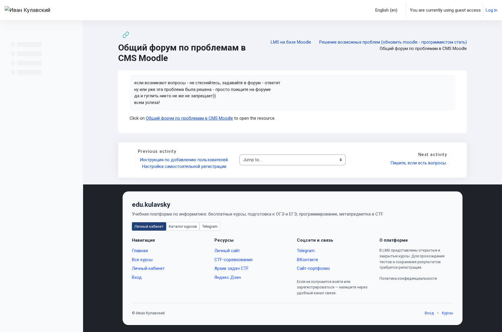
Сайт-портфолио (313, 268)
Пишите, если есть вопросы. (418, 163)
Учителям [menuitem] (111, 10)
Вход (137, 277)
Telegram (210, 226)
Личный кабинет (149, 226)
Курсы (447, 313)
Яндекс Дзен (227, 277)
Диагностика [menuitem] (222, 10)
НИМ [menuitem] (309, 10)
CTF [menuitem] (243, 10)
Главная (140, 250)
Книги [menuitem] (257, 10)
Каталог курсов (183, 226)
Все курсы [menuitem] (87, 10)
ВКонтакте (307, 259)
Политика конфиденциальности (408, 278)
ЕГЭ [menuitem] (189, 10)
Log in (491, 10)
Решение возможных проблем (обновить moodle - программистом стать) (393, 42)
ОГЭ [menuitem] (176, 10)
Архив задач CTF (231, 268)
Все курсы (142, 259)
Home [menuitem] (66, 10)
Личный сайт (227, 250)
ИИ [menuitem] (201, 10)
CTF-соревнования (233, 259)
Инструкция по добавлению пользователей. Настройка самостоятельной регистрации (185, 163)
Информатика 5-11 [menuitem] (145, 10)
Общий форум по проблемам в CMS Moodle (189, 118)
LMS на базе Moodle (291, 42)
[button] (385, 10)
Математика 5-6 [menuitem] (284, 10)
